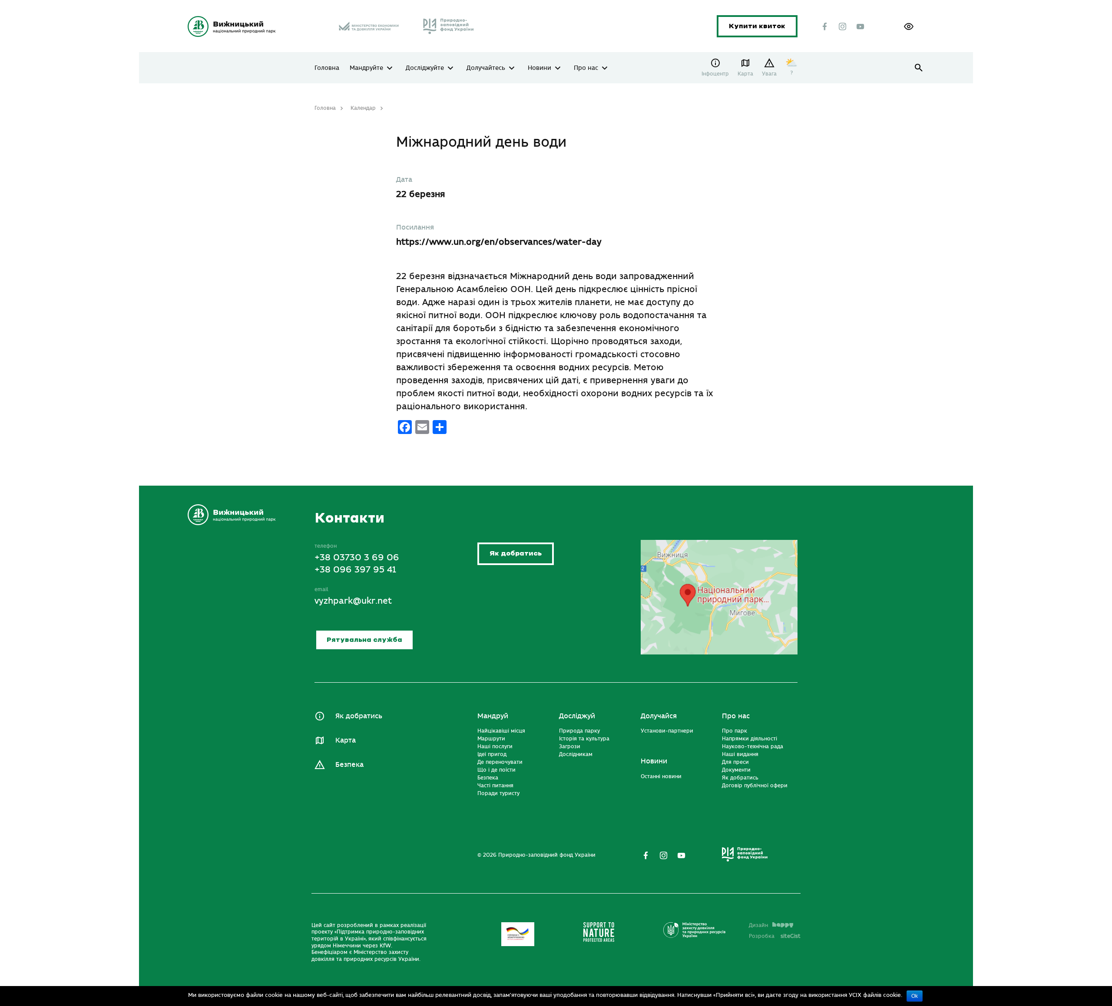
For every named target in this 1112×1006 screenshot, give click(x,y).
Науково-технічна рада (752, 746)
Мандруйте (366, 68)
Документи (736, 770)
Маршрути (491, 739)
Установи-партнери (667, 731)
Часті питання (495, 785)
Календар (363, 108)
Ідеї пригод (491, 754)
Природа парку (579, 731)
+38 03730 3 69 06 (356, 557)
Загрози (569, 746)
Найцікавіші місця (501, 731)
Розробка (775, 936)
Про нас (586, 68)
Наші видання (740, 754)
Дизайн (758, 925)
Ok (914, 996)
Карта (745, 74)
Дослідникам (575, 754)
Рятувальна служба (364, 640)
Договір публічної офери (755, 785)
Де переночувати (500, 762)
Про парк (734, 731)
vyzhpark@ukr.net (353, 601)
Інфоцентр (715, 74)
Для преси (735, 762)
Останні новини (661, 776)
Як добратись (516, 553)
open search (918, 67)
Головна (326, 68)
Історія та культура (584, 739)
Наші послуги (495, 746)
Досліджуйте (425, 68)
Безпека (349, 765)
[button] (908, 26)
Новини (539, 68)
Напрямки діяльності (749, 739)
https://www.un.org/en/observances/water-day (499, 242)
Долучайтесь (486, 68)
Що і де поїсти (496, 770)
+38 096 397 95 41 (355, 570)
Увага (769, 74)
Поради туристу (498, 793)
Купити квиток (757, 26)
